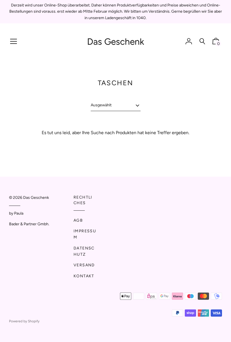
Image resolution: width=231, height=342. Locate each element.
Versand (84, 265)
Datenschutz (84, 251)
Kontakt (84, 276)
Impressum (85, 234)
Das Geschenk (115, 41)
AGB (78, 220)
